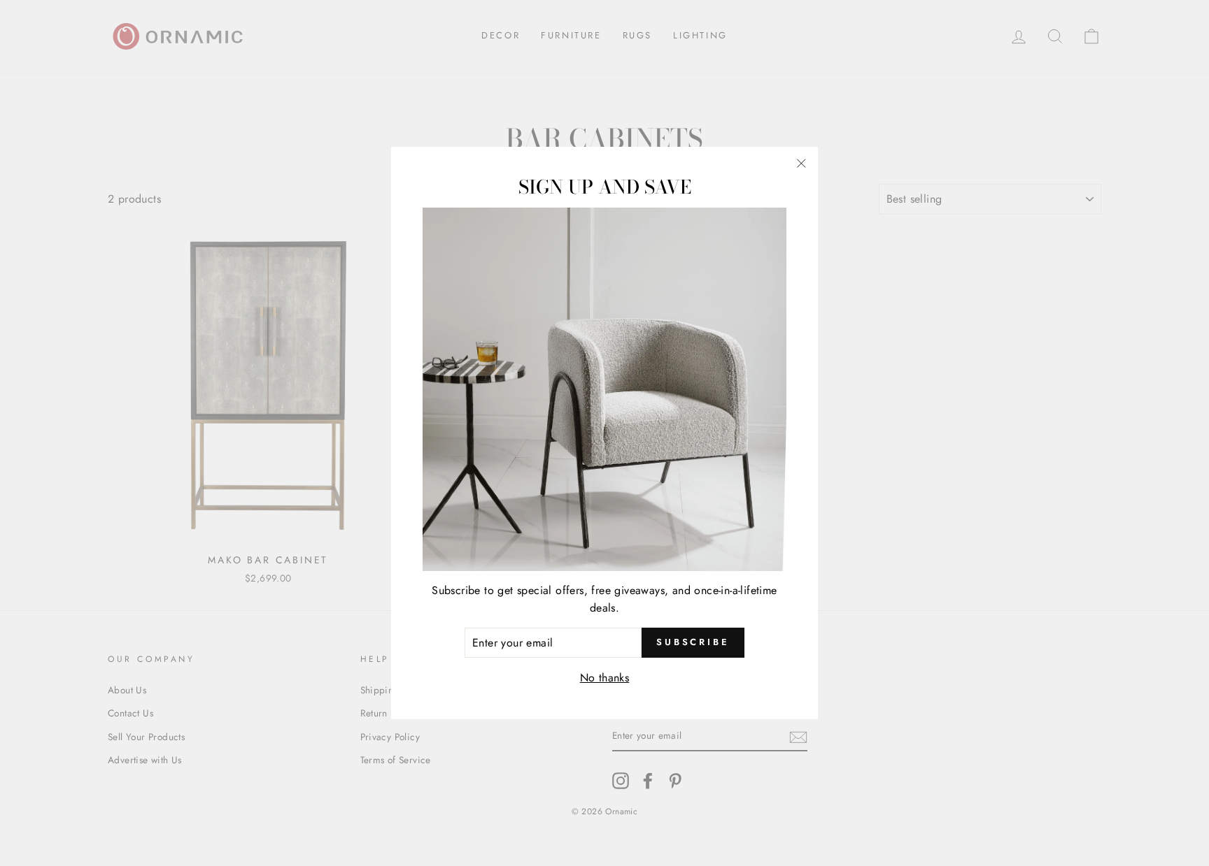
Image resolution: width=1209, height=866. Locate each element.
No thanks (605, 678)
